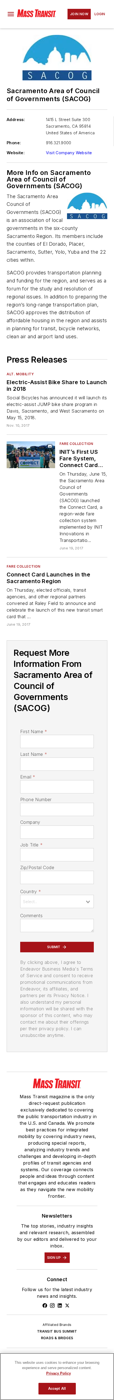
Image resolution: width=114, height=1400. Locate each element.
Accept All (57, 1388)
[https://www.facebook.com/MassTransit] (45, 1305)
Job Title (31, 845)
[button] (11, 14)
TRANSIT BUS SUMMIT (57, 1331)
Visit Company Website (69, 152)
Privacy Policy (58, 1373)
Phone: (14, 142)
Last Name (33, 754)
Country (30, 891)
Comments (31, 915)
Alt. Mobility (20, 374)
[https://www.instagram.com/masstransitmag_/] (52, 1305)
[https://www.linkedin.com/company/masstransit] (60, 1305)
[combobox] (57, 901)
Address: (16, 119)
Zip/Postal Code (37, 867)
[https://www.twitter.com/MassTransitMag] (67, 1305)
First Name (33, 731)
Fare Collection (76, 444)
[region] (57, 1376)
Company (30, 822)
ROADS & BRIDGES (57, 1338)
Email (27, 777)
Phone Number (36, 799)
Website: (16, 152)
